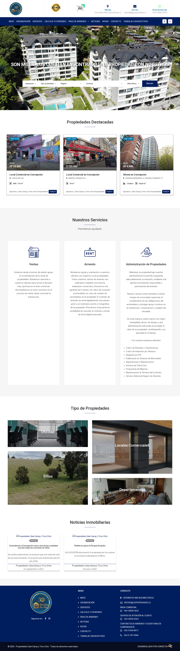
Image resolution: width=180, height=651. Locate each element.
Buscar (150, 83)
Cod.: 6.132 (15, 139)
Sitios (48, 476)
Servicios (37, 21)
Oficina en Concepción (134, 174)
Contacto (116, 21)
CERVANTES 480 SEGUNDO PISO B (138, 598)
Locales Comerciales (132, 445)
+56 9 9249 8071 (131, 630)
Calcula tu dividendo (55, 21)
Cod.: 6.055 (128, 139)
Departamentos (132, 490)
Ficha (52, 191)
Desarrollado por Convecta (153, 646)
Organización (23, 21)
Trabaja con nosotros (135, 21)
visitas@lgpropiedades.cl (137, 602)
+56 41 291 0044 (131, 635)
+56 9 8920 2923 (131, 619)
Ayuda (105, 21)
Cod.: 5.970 (71, 139)
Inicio (11, 21)
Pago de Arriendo (77, 21)
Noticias (95, 21)
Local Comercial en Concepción (26, 174)
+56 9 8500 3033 (131, 611)
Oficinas (48, 432)
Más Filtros (132, 84)
